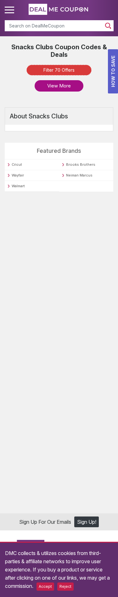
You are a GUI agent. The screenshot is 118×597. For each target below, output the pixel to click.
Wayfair (18, 175)
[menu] (10, 10)
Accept (45, 586)
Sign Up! (86, 523)
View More (59, 86)
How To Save (113, 71)
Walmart (18, 186)
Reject (65, 586)
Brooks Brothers (80, 164)
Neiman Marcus (79, 175)
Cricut (17, 164)
